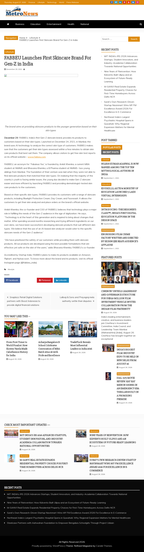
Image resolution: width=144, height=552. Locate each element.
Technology (52, 2)
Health (71, 24)
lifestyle (11, 269)
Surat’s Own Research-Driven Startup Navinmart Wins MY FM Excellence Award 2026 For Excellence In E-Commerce (66, 512)
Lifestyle (41, 2)
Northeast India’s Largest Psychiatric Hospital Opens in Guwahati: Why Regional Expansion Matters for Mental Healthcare (119, 124)
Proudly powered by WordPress (48, 545)
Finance (32, 2)
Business (19, 24)
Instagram (137, 2)
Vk (133, 2)
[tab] (111, 147)
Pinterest (124, 2)
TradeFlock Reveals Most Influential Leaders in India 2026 (81, 345)
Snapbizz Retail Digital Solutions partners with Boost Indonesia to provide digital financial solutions (24, 301)
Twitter (116, 2)
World (61, 2)
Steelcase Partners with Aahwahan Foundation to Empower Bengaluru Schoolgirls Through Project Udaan (60, 522)
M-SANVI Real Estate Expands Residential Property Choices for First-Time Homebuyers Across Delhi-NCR (44, 463)
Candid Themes (104, 545)
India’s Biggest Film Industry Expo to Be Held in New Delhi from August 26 (128, 356)
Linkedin (120, 2)
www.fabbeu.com (37, 156)
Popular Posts (112, 147)
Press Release (73, 2)
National (84, 24)
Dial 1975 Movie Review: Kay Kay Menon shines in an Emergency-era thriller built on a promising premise (128, 388)
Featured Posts (111, 257)
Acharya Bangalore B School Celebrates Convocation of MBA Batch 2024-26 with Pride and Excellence (49, 349)
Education (35, 24)
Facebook (111, 2)
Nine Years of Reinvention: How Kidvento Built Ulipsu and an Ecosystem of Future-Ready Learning (113, 439)
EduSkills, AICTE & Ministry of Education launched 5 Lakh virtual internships (119, 192)
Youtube (128, 2)
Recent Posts (111, 152)
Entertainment (54, 24)
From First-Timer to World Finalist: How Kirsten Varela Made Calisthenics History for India (17, 349)
